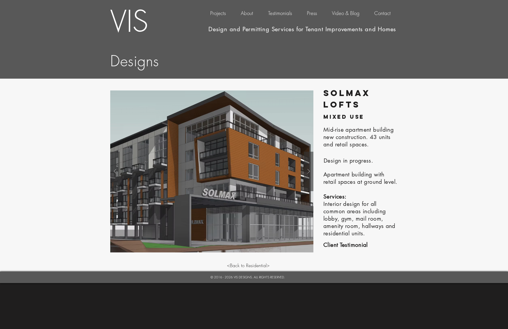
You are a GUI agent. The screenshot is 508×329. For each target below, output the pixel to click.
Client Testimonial (345, 245)
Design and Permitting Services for (256, 29)
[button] (211, 171)
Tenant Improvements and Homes (350, 29)
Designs (134, 61)
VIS (129, 21)
